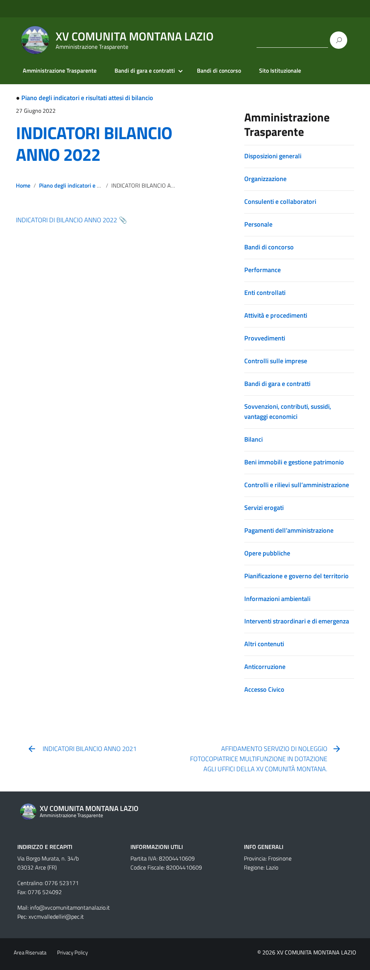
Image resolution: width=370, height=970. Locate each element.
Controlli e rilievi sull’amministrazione (296, 485)
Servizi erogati (264, 507)
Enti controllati (264, 292)
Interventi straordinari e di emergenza (296, 621)
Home (23, 185)
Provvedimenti (264, 338)
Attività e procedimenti (275, 315)
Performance (262, 270)
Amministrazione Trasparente (59, 70)
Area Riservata (30, 952)
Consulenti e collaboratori (280, 201)
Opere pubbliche (267, 553)
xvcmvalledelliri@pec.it (56, 916)
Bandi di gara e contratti (145, 70)
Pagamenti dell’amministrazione (289, 530)
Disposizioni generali (272, 156)
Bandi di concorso (219, 70)
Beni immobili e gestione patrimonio (294, 462)
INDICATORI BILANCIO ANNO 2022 (94, 144)
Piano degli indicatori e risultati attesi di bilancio (87, 98)
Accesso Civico (264, 689)
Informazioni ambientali (277, 599)
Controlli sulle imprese (275, 361)
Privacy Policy (72, 952)
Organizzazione (265, 179)
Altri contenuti (264, 644)
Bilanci (253, 439)
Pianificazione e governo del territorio (296, 576)
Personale (258, 224)
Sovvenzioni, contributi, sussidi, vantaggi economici (287, 411)
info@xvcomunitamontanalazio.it (70, 907)
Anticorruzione (264, 666)
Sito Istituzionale (280, 70)
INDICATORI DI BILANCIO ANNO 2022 (66, 220)
